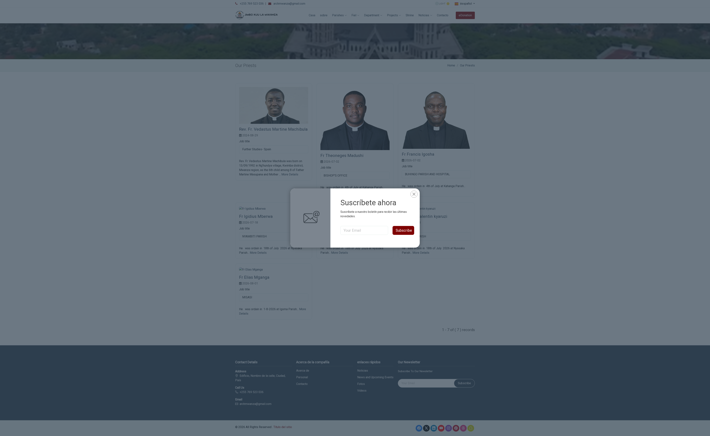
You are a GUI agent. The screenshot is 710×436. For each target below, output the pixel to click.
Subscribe (404, 230)
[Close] (413, 194)
